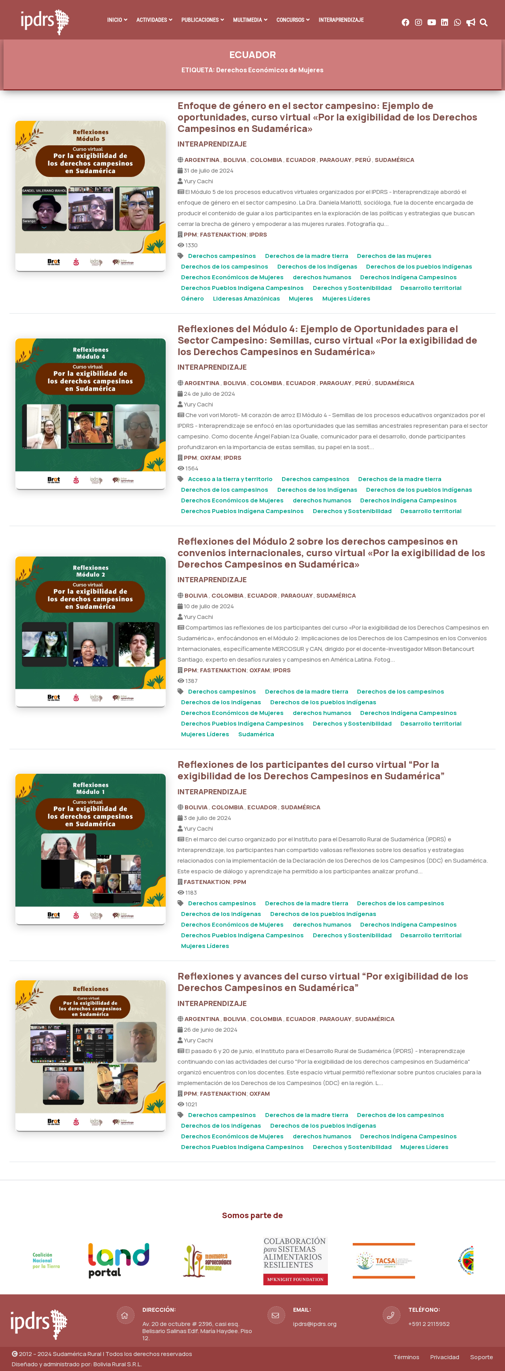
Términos (406, 1357)
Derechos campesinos (222, 256)
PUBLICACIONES (200, 20)
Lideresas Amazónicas (246, 298)
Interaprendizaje (341, 20)
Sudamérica (256, 734)
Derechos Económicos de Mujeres (232, 277)
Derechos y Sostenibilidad (352, 288)
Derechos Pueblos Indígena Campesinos (242, 288)
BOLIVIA (235, 160)
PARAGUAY (336, 160)
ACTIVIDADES (152, 20)
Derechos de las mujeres (394, 256)
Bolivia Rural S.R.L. (118, 1364)
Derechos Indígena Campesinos (408, 277)
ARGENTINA (203, 160)
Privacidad (444, 1357)
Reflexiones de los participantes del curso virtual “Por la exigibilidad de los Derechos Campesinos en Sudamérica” (311, 770)
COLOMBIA (266, 160)
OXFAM (210, 457)
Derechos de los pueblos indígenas (419, 266)
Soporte (481, 1357)
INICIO (114, 20)
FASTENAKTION (223, 234)
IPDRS (258, 234)
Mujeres (301, 298)
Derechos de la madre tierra (306, 256)
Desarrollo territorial (431, 288)
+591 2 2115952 (429, 1324)
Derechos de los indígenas (317, 266)
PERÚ (363, 160)
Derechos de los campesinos (224, 266)
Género (192, 298)
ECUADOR (301, 160)
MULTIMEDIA (247, 20)
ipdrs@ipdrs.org (315, 1324)
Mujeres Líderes (346, 298)
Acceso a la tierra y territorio (230, 479)
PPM (190, 234)
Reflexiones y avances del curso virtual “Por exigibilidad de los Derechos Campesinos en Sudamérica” (323, 981)
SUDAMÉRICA (394, 160)
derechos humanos (322, 277)
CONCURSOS (290, 20)
